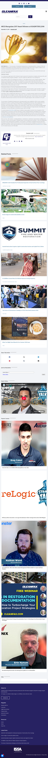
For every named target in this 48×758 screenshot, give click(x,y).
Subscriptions (3, 715)
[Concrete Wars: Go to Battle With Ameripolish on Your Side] (24, 445)
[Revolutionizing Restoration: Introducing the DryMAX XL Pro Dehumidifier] (24, 647)
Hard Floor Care (5, 186)
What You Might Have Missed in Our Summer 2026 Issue (16, 342)
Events (2, 722)
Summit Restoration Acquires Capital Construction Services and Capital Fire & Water (23, 246)
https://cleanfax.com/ (39, 136)
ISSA (3, 313)
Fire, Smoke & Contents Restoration (8, 281)
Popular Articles (4, 711)
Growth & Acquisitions (6, 249)
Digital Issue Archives (5, 709)
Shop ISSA (3, 725)
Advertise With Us (4, 705)
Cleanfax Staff (14, 29)
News (24, 23)
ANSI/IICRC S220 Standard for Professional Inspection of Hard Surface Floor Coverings (23, 182)
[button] (19, 3)
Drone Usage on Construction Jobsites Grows (13, 214)
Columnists (3, 707)
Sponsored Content (5, 713)
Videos (2, 724)
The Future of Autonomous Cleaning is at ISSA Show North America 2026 (20, 310)
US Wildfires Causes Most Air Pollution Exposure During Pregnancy (18, 278)
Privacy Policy (44, 754)
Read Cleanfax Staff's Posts (7, 144)
